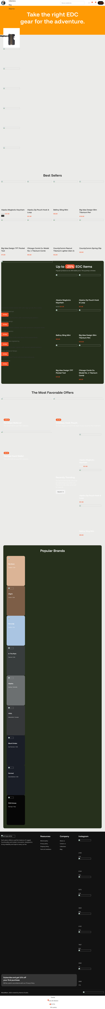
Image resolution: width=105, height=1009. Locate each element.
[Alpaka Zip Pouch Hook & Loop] (89, 286)
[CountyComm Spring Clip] (91, 233)
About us (62, 841)
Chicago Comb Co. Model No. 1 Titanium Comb (88, 373)
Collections (63, 846)
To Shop (5, 364)
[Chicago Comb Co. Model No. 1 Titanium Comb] (89, 357)
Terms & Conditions (45, 849)
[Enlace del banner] (26, 413)
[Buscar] (82, 3)
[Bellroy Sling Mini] (66, 321)
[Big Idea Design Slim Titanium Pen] (89, 321)
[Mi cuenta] (86, 3)
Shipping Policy (44, 846)
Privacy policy (44, 843)
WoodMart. (4, 993)
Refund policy (44, 841)
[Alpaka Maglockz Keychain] (66, 286)
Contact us (63, 843)
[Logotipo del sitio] (3, 3)
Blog (61, 849)
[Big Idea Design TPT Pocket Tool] (66, 357)
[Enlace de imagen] (8, 836)
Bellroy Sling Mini (63, 335)
